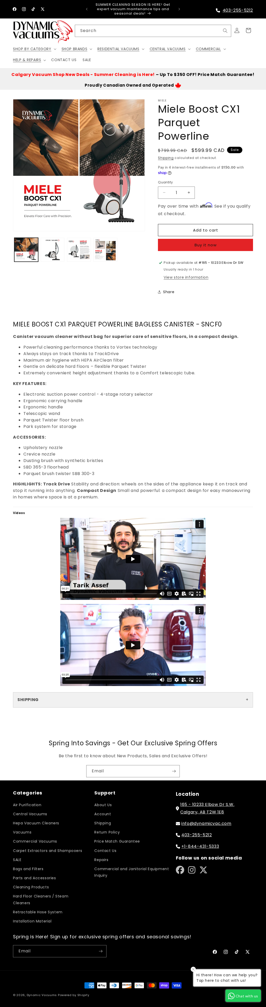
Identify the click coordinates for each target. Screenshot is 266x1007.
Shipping (166, 158)
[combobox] (153, 31)
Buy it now (206, 245)
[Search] (225, 30)
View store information (186, 277)
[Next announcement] (179, 9)
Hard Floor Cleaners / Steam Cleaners (40, 899)
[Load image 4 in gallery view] (105, 250)
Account (102, 814)
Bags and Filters (28, 868)
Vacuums (22, 832)
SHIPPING (28, 700)
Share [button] (168, 291)
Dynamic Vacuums (42, 995)
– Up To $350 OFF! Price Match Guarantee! (132, 75)
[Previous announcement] (86, 9)
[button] (34, 48)
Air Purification (27, 804)
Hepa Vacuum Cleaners (36, 823)
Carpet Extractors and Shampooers (47, 850)
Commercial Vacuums (35, 841)
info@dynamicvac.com (206, 823)
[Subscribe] (173, 771)
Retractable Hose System (38, 912)
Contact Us (105, 850)
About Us (103, 804)
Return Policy (107, 832)
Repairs (101, 859)
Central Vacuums (30, 814)
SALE (17, 859)
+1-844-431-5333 (200, 846)
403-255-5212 (238, 10)
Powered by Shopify (73, 995)
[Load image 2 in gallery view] (53, 250)
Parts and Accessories (34, 878)
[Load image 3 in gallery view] (79, 250)
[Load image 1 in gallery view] (26, 250)
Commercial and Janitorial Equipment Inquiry (131, 872)
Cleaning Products (31, 887)
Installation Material (32, 921)
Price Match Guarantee (117, 841)
